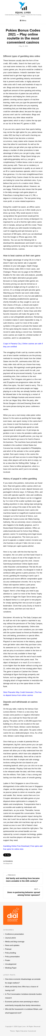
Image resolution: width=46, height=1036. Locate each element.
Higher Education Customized (26, 1031)
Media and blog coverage (14, 942)
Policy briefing (10, 953)
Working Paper (10, 968)
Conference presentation (14, 934)
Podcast (8, 949)
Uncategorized (10, 964)
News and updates (12, 945)
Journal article (10, 938)
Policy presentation (12, 957)
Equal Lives (23, 12)
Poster (7, 960)
